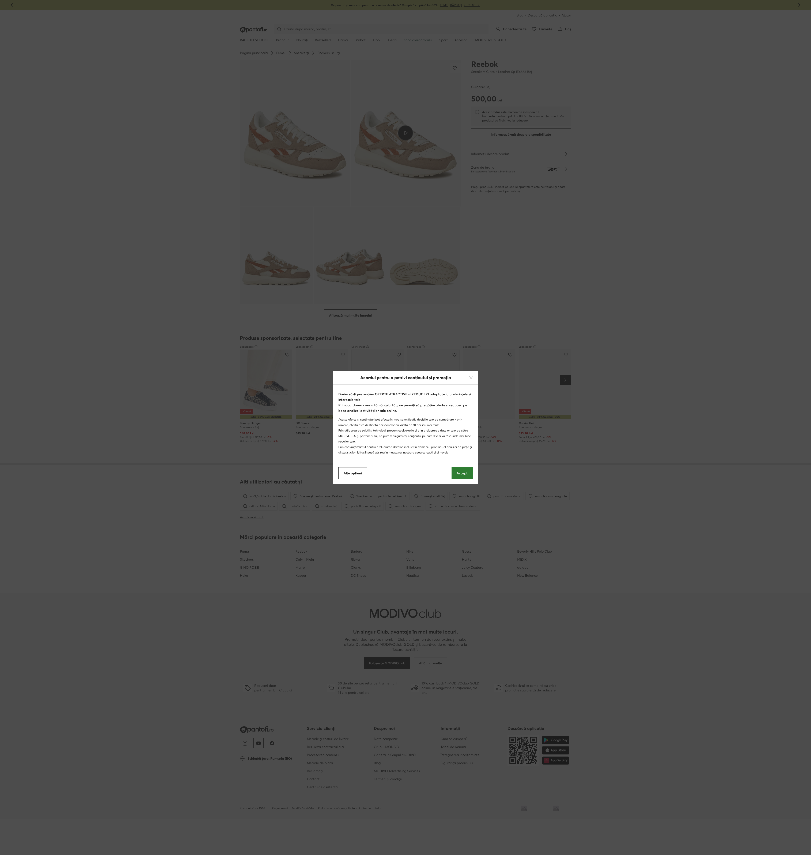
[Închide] (471, 378)
